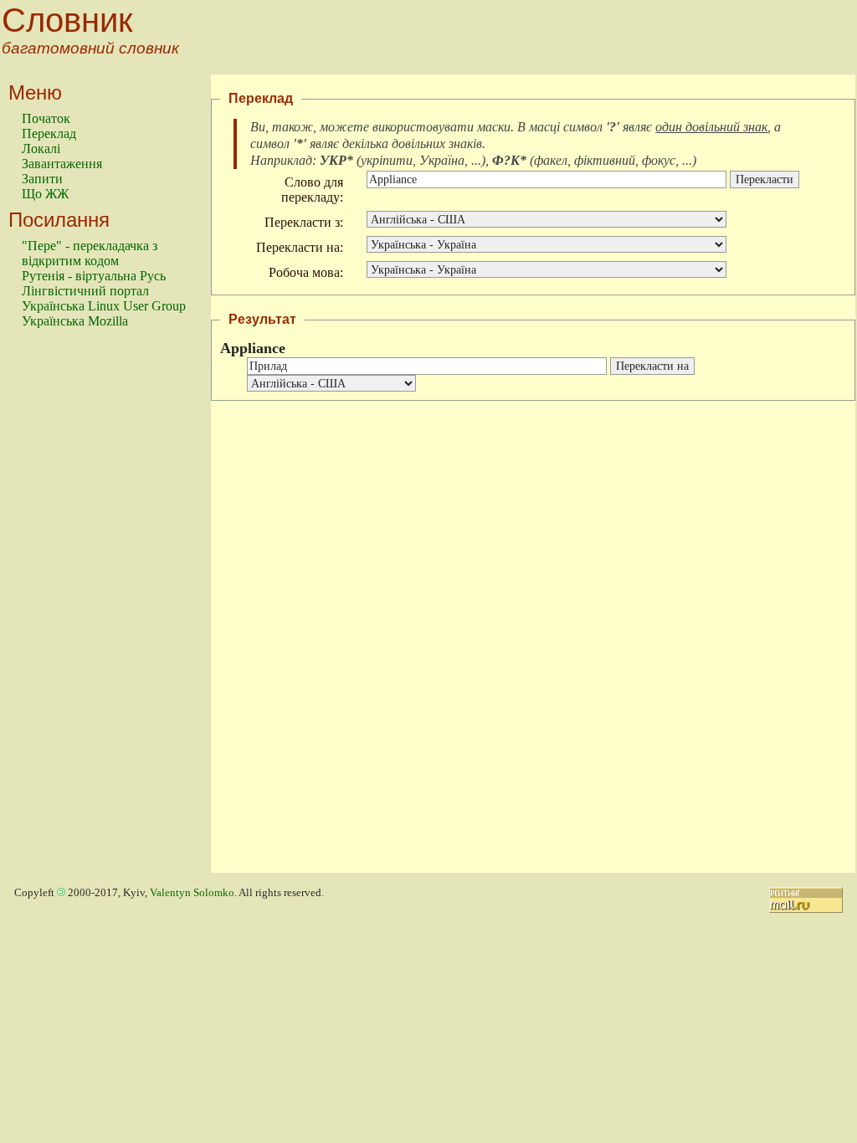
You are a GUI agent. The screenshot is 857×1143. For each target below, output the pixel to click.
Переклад (49, 133)
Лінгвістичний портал (85, 291)
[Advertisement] (89, 608)
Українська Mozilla (75, 321)
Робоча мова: (306, 272)
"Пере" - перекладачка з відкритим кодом (89, 253)
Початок (46, 118)
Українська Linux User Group (104, 306)
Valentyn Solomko (192, 893)
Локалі (41, 148)
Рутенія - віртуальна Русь (94, 276)
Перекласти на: (299, 247)
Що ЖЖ (45, 194)
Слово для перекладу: (312, 189)
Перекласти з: (303, 222)
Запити (42, 179)
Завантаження (62, 163)
